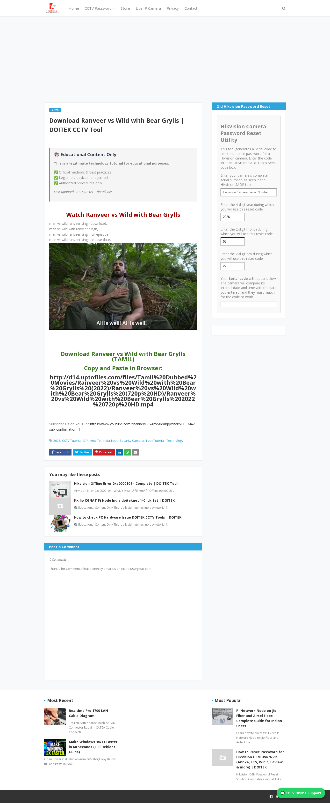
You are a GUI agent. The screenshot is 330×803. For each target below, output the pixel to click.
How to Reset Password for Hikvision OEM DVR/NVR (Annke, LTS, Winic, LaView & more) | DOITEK (260, 759)
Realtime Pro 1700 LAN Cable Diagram (88, 713)
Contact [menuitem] (191, 8)
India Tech (110, 440)
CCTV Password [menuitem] (98, 8)
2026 (56, 440)
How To (95, 440)
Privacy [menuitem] (173, 8)
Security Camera (132, 440)
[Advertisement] (165, 59)
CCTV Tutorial (71, 440)
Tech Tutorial (155, 440)
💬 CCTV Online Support (300, 793)
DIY (85, 440)
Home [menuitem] (74, 8)
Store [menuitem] (125, 8)
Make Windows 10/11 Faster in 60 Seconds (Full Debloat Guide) (93, 746)
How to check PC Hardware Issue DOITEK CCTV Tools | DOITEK (127, 517)
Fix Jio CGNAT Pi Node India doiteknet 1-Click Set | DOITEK (124, 500)
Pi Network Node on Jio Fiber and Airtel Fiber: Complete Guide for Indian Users (259, 718)
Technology (174, 440)
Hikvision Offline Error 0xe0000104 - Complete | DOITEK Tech (126, 483)
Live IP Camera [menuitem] (148, 8)
